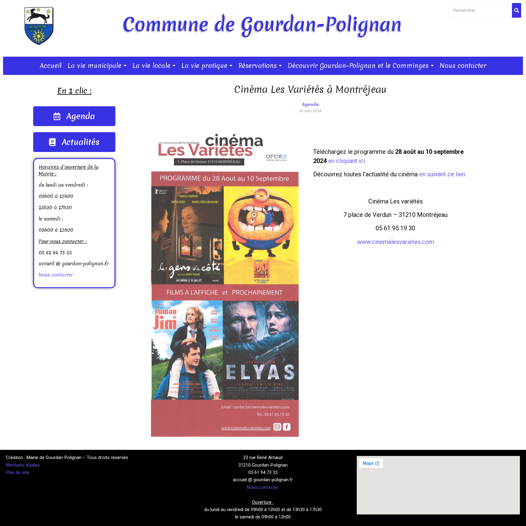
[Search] (516, 10)
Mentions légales (23, 465)
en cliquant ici (346, 160)
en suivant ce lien (442, 174)
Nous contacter (56, 274)
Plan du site (17, 472)
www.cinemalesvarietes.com (395, 241)
